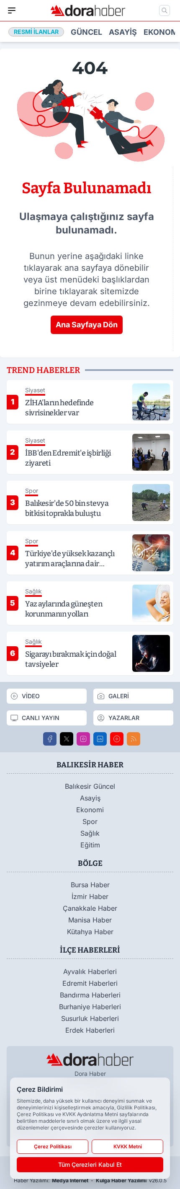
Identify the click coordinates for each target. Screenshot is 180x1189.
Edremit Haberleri (90, 983)
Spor (90, 821)
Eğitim (90, 845)
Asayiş (123, 32)
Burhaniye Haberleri (90, 1006)
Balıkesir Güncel (90, 786)
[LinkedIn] (100, 739)
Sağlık (90, 833)
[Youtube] (116, 739)
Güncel (86, 32)
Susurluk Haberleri (90, 1018)
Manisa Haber (90, 920)
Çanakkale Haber (90, 908)
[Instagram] (83, 739)
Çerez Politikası (53, 1146)
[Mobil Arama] (164, 10)
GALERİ (118, 695)
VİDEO (31, 695)
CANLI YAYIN (40, 717)
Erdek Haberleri (90, 1030)
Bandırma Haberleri (90, 995)
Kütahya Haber (90, 931)
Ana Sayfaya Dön (87, 324)
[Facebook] (50, 739)
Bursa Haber (90, 885)
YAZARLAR (123, 717)
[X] (66, 739)
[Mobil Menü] (12, 10)
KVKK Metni (127, 1146)
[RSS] (133, 739)
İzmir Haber (90, 896)
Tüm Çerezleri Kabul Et (90, 1164)
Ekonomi (162, 32)
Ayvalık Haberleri (90, 971)
